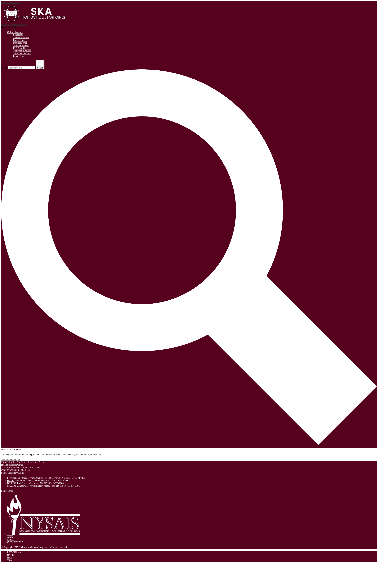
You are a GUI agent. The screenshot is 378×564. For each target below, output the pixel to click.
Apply (10, 537)
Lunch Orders (19, 40)
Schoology (18, 35)
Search (4, 67)
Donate (10, 539)
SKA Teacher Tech (22, 53)
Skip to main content (10, 2)
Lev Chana (12, 478)
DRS (9, 483)
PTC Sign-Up (19, 48)
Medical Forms (20, 42)
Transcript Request (22, 50)
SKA (9, 486)
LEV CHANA (14, 552)
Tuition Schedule (21, 37)
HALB (10, 480)
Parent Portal (19, 56)
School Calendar (21, 45)
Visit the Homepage (10, 459)
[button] (14, 32)
